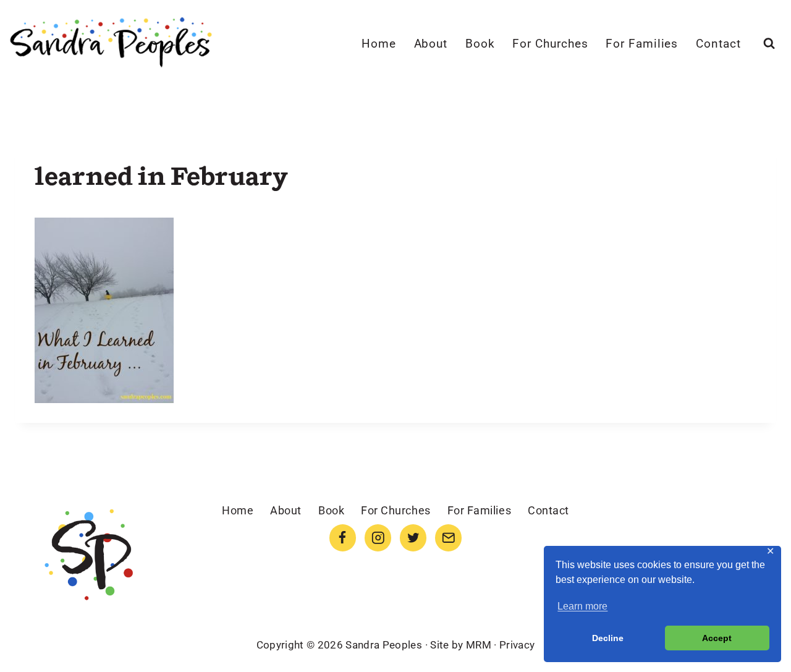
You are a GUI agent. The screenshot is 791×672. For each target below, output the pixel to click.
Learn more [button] (582, 606)
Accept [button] (717, 638)
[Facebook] (342, 537)
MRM (478, 645)
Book (480, 43)
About (431, 43)
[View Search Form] (769, 43)
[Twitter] (413, 537)
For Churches (550, 43)
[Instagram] (378, 537)
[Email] (448, 537)
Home (379, 43)
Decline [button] (608, 638)
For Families (642, 43)
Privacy (517, 645)
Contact (718, 43)
